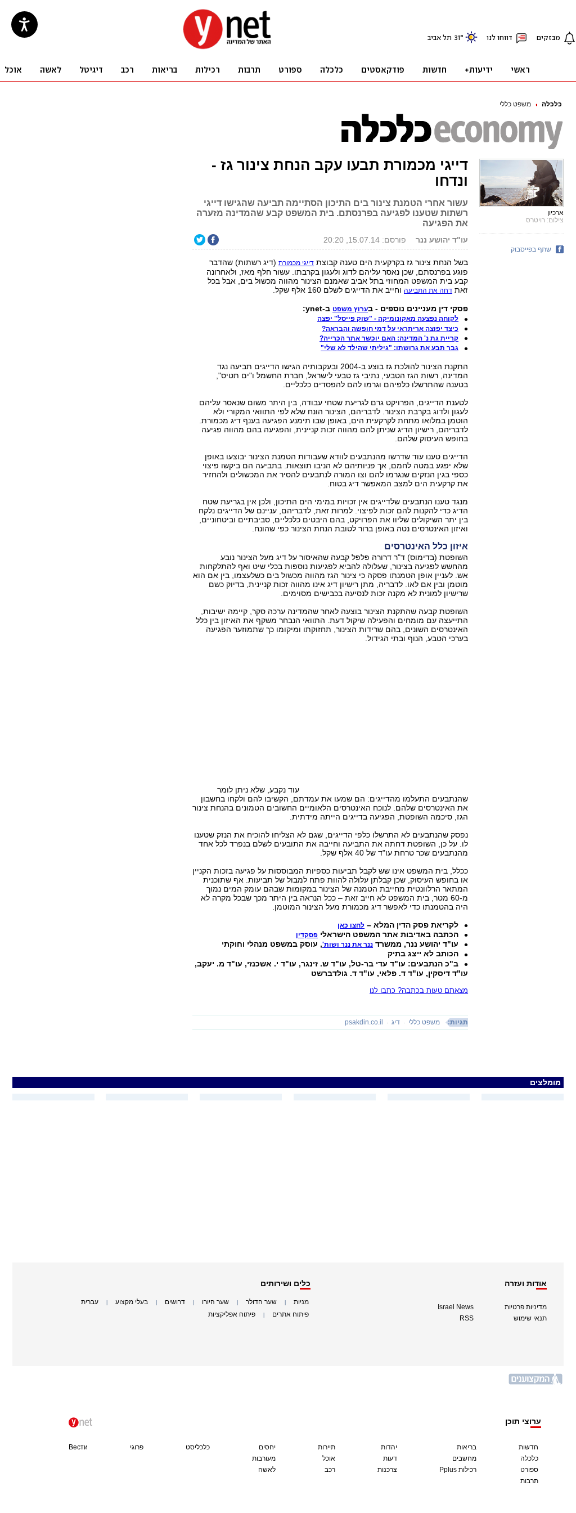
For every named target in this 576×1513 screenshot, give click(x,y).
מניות (301, 1302)
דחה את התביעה (428, 290)
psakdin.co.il (364, 1022)
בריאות (466, 1447)
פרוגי (136, 1447)
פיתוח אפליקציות (231, 1314)
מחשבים (464, 1458)
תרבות (529, 1481)
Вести (78, 1447)
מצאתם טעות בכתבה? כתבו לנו (419, 990)
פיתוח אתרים (290, 1314)
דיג (396, 1022)
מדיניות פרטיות (526, 1307)
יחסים (267, 1447)
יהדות (389, 1447)
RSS (467, 1318)
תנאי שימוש (530, 1318)
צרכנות (387, 1470)
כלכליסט (198, 1447)
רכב (330, 1470)
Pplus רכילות (457, 1470)
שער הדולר (261, 1302)
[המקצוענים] (536, 1383)
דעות (390, 1458)
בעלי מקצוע (131, 1302)
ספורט (529, 1470)
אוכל (328, 1458)
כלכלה (552, 104)
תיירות (326, 1447)
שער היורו (215, 1302)
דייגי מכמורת (296, 263)
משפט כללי (515, 104)
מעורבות (264, 1458)
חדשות (528, 1447)
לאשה (267, 1470)
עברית (89, 1302)
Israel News (456, 1307)
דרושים (175, 1302)
